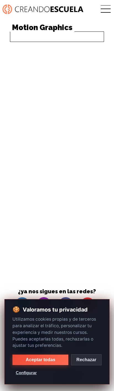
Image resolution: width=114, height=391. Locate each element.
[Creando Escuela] (43, 9)
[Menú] (106, 9)
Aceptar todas (40, 359)
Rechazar (86, 359)
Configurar (26, 372)
